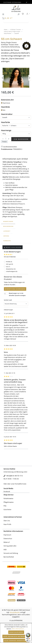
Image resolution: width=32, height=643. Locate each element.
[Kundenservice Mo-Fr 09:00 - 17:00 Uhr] (26, 2)
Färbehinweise (8, 498)
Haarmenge (6, 130)
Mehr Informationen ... (18, 629)
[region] (16, 78)
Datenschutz (8, 539)
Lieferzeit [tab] (6, 231)
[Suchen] (18, 14)
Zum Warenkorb (21, 139)
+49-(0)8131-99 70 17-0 (14, 476)
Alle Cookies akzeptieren (16, 640)
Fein (4, 110)
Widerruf (7, 542)
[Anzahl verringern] (3, 138)
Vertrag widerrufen (10, 546)
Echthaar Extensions (12, 2)
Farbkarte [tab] (7, 240)
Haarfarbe (5, 122)
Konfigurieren (16, 632)
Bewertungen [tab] (8, 221)
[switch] (28, 640)
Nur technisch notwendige (16, 636)
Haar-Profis (7, 524)
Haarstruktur (7, 114)
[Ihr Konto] (28, 14)
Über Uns (7, 521)
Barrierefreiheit (9, 557)
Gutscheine (7, 509)
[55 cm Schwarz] (16, 78)
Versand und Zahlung (11, 553)
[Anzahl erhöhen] (9, 138)
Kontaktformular (20, 484)
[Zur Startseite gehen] (16, 8)
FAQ (5, 506)
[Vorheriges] (2, 78)
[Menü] (3, 14)
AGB (5, 550)
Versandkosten (15, 612)
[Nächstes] (29, 78)
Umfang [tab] (6, 236)
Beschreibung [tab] (8, 226)
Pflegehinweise (9, 502)
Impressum (7, 535)
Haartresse (6, 103)
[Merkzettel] (23, 14)
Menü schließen (13, 247)
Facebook (7, 491)
